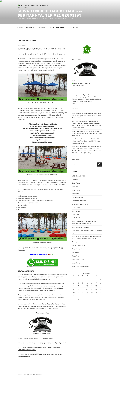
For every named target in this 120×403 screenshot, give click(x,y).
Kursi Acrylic (75, 193)
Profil (73, 81)
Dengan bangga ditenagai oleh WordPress (29, 374)
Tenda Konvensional (78, 249)
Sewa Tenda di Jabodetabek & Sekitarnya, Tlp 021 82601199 (50, 13)
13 (87, 286)
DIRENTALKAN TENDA (57, 27)
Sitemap (74, 242)
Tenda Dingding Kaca (78, 245)
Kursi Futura (77, 217)
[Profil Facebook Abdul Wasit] (81, 83)
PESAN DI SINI (73, 27)
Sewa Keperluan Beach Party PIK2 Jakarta (41, 48)
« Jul (78, 299)
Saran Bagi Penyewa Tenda (80, 204)
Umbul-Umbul (76, 263)
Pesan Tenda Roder (78, 197)
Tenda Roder (76, 252)
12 (82, 286)
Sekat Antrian (76, 211)
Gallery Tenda (76, 183)
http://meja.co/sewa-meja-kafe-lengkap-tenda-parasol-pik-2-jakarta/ (42, 343)
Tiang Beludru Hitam (78, 259)
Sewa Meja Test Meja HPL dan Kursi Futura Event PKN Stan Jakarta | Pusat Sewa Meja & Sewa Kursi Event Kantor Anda (86, 149)
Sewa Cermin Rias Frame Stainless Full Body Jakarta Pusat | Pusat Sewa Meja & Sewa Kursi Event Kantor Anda (86, 123)
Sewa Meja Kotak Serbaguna (80, 227)
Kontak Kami (30, 27)
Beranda (20, 27)
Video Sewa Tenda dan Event (80, 266)
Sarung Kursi (76, 207)
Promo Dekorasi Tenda (79, 200)
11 (78, 286)
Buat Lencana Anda (78, 85)
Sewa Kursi (41, 27)
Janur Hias (75, 186)
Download (75, 179)
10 (74, 286)
